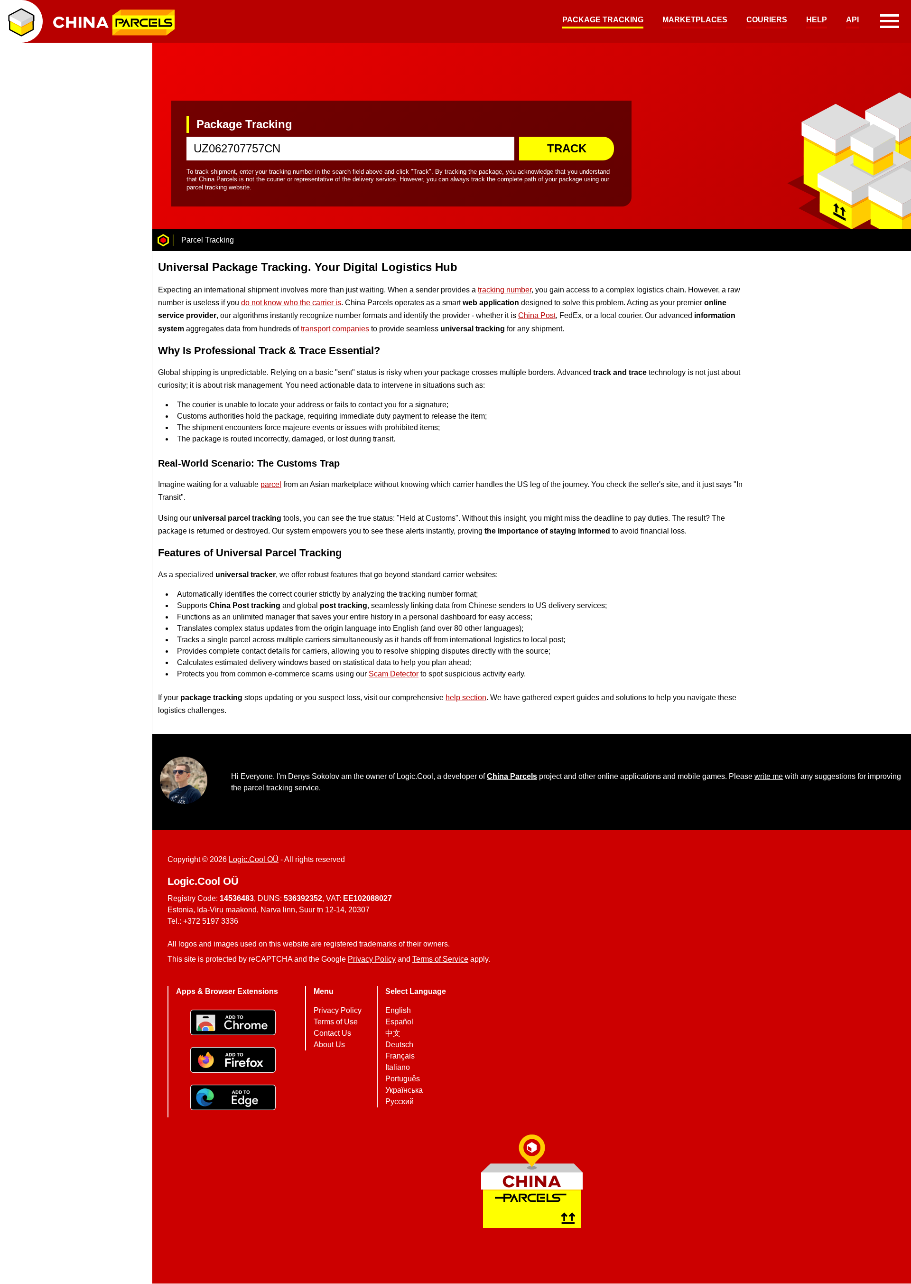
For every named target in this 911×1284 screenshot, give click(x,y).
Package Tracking (602, 20)
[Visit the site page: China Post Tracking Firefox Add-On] (233, 1061)
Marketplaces (694, 20)
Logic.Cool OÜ (254, 859)
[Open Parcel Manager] (21, 21)
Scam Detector (393, 674)
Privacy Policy (372, 960)
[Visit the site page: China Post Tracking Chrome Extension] (233, 1024)
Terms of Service (440, 960)
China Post (537, 315)
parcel (270, 484)
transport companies (335, 328)
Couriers (766, 20)
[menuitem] (603, 21)
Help (816, 20)
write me (768, 776)
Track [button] (566, 148)
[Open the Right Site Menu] (889, 21)
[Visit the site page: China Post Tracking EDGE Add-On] (233, 1099)
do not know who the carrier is (291, 303)
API (852, 20)
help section (466, 698)
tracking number (504, 290)
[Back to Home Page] (163, 240)
